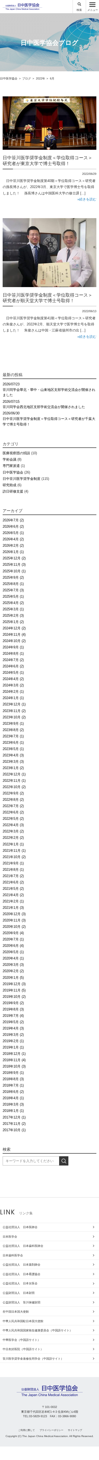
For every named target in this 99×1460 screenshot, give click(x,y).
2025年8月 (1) (13, 584)
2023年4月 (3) (13, 755)
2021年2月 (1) (13, 901)
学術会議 (9, 459)
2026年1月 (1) (13, 552)
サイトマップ (75, 1430)
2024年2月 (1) (13, 692)
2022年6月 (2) (13, 812)
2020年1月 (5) (13, 978)
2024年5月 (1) (13, 673)
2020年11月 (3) (14, 920)
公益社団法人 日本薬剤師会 (21, 1264)
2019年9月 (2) (13, 1003)
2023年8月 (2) (13, 730)
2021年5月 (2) (13, 889)
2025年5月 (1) (13, 596)
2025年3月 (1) (13, 609)
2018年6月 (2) (13, 1092)
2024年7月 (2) (13, 660)
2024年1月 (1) (13, 698)
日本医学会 (10, 1236)
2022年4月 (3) (13, 825)
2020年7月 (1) (13, 939)
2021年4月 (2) (13, 895)
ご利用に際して (26, 1430)
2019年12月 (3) (14, 984)
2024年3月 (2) (13, 685)
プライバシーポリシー (51, 1430)
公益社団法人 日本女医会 (20, 1283)
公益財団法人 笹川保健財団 (21, 1302)
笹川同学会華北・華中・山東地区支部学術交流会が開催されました (49, 389)
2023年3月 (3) (13, 762)
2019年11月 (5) (14, 990)
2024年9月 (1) (13, 647)
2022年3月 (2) (13, 831)
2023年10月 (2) (14, 717)
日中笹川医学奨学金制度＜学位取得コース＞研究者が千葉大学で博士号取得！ (49, 418)
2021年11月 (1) (14, 851)
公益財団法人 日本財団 (19, 1292)
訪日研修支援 (13, 491)
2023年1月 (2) (13, 768)
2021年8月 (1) (13, 870)
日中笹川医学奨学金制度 (21, 479)
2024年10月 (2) (14, 641)
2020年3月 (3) (13, 965)
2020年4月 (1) (13, 958)
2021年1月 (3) (13, 908)
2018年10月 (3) (14, 1066)
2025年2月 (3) (13, 615)
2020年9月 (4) (13, 933)
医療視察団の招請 (16, 453)
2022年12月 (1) (14, 774)
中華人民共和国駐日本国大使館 (23, 1321)
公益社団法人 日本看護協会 (21, 1274)
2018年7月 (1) (13, 1085)
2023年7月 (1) (13, 736)
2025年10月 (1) (14, 571)
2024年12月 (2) (14, 628)
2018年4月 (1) (13, 1098)
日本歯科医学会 (13, 1255)
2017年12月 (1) (14, 1117)
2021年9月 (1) (13, 863)
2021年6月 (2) (13, 882)
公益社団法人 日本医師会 (20, 1227)
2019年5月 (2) (13, 1022)
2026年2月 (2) (13, 546)
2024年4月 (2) (13, 679)
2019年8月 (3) (13, 1009)
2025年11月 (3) (14, 565)
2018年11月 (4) (14, 1060)
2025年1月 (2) (13, 622)
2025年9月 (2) (13, 577)
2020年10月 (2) (14, 927)
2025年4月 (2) (13, 603)
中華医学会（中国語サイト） (21, 1339)
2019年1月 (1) (13, 1047)
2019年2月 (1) (13, 1041)
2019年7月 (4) (13, 1016)
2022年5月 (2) (13, 819)
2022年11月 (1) (14, 781)
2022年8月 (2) (13, 800)
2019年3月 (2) (13, 1035)
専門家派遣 (11, 466)
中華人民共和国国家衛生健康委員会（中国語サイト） (37, 1330)
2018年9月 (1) (13, 1073)
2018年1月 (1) (13, 1111)
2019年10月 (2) (14, 997)
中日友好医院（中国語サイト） (23, 1349)
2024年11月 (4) (14, 635)
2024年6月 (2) (13, 666)
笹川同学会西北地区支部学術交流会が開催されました (44, 404)
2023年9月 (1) (13, 724)
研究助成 (9, 485)
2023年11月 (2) (14, 711)
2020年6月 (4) (13, 946)
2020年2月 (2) (13, 971)
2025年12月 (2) (14, 558)
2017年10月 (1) (14, 1130)
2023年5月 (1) (13, 749)
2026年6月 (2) (13, 526)
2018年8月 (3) (13, 1079)
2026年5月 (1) (13, 533)
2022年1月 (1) (13, 844)
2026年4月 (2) (13, 539)
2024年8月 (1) (13, 654)
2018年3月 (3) (13, 1104)
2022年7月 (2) (13, 806)
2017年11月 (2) (14, 1124)
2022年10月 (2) (14, 787)
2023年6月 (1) (13, 743)
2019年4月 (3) (13, 1028)
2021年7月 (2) (13, 876)
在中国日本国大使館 (16, 1311)
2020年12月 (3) (14, 914)
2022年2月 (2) (13, 838)
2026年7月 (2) (13, 520)
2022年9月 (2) (13, 793)
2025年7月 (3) (13, 590)
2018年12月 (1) (14, 1054)
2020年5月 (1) (13, 952)
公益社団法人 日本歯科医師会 (23, 1245)
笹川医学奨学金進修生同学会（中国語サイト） (33, 1358)
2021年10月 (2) (14, 857)
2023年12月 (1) (14, 704)
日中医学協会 (13, 472)
